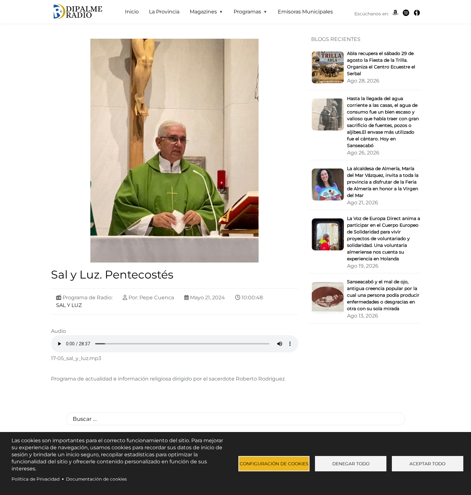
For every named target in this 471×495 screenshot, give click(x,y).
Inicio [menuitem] (132, 12)
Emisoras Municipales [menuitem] (305, 12)
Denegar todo (350, 463)
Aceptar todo (427, 463)
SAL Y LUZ (69, 305)
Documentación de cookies (96, 479)
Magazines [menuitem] (201, 13)
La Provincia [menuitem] (164, 12)
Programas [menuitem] (244, 13)
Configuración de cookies (274, 463)
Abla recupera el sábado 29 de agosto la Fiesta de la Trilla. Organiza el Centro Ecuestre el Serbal (381, 63)
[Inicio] (77, 12)
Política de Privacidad (36, 479)
